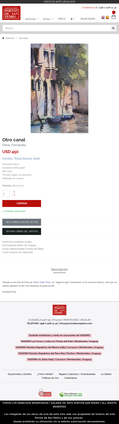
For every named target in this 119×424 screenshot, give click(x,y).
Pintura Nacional (23, 158)
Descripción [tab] (59, 269)
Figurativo (7, 158)
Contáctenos (88, 7)
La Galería (106, 374)
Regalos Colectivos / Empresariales (77, 374)
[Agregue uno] (14, 191)
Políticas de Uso (50, 378)
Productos (10, 38)
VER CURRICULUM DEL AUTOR (22, 222)
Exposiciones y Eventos (20, 374)
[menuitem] (62, 18)
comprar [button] (22, 203)
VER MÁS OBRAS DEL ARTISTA (22, 231)
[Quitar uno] (14, 195)
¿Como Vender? (45, 374)
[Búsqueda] (113, 28)
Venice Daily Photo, (42, 282)
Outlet (36, 158)
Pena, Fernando (14, 145)
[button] (73, 18)
